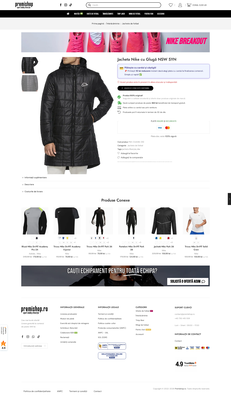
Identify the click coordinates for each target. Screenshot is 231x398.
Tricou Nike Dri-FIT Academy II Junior (67, 248)
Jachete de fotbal (130, 23)
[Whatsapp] (33, 336)
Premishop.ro (180, 388)
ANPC (60, 391)
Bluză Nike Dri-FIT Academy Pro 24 (35, 248)
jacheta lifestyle (129, 149)
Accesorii (160, 13)
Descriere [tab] (29, 184)
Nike (39, 253)
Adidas (32, 253)
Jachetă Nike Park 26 (164, 246)
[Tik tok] (70, 5)
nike (138, 149)
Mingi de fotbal (134, 13)
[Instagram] (65, 5)
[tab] (115, 177)
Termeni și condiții (78, 391)
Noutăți (78, 13)
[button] (187, 281)
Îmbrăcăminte (108, 13)
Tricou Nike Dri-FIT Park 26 (99, 246)
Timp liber (121, 13)
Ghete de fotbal (93, 13)
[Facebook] (60, 5)
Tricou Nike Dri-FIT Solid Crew (196, 248)
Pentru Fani (149, 13)
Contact (98, 391)
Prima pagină (98, 23)
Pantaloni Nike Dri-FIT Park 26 (131, 248)
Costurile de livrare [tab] (34, 191)
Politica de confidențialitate (37, 391)
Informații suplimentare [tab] (36, 177)
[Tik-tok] (38, 336)
